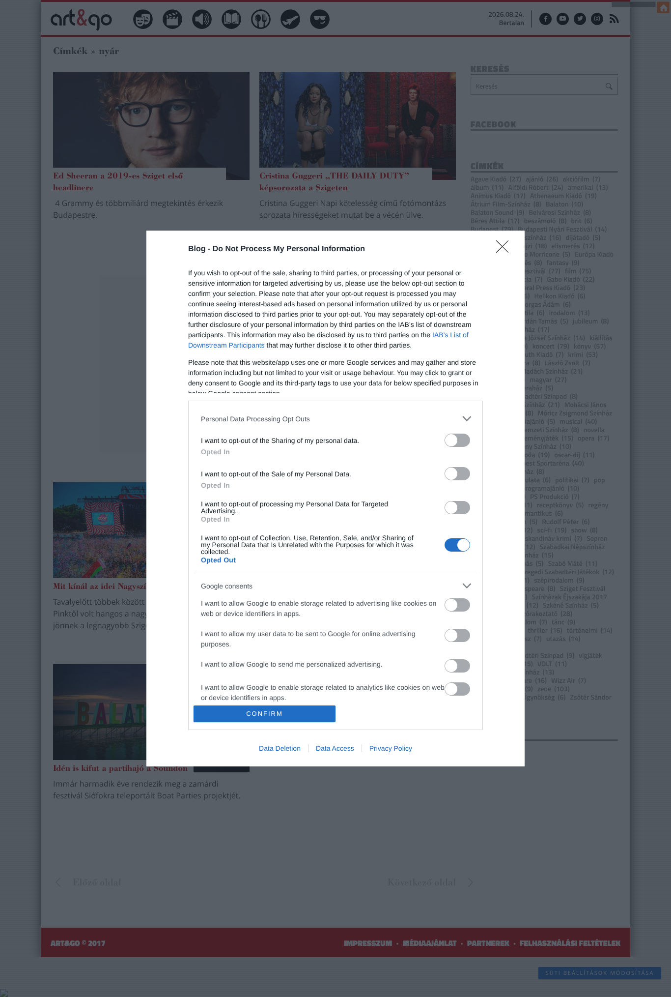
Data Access (335, 748)
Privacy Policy (390, 748)
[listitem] (335, 418)
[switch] (457, 440)
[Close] (505, 249)
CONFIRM (264, 713)
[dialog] (335, 498)
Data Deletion (280, 748)
